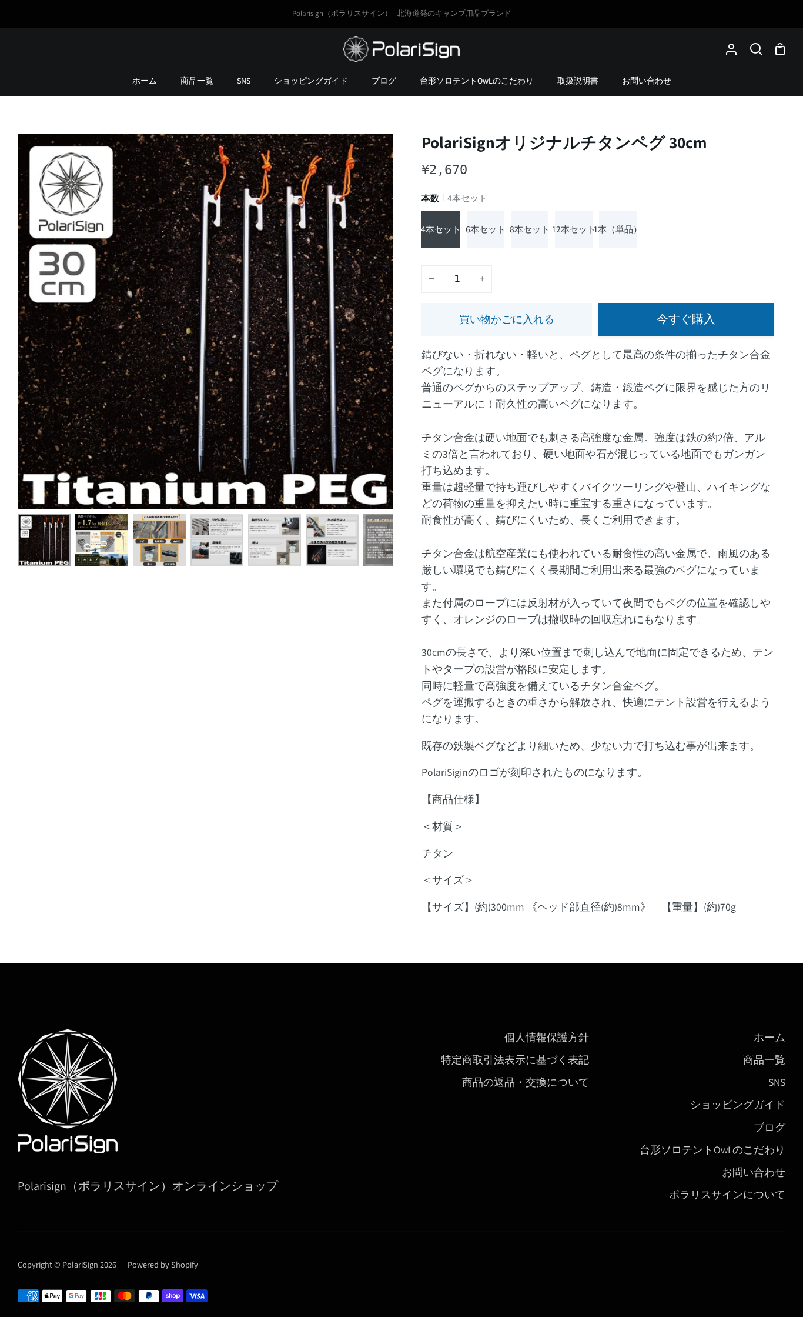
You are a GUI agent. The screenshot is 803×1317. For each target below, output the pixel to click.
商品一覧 (764, 1059)
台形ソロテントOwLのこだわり (712, 1149)
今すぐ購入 (686, 318)
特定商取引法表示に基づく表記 (515, 1059)
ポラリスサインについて (727, 1194)
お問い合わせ (753, 1172)
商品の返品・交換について (525, 1082)
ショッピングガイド (737, 1104)
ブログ (769, 1127)
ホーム (769, 1037)
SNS (776, 1082)
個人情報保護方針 (546, 1037)
